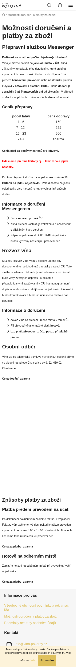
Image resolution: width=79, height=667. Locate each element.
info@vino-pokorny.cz (31, 644)
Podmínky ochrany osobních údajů (30, 623)
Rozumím (47, 660)
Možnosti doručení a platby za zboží (31, 616)
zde (33, 660)
